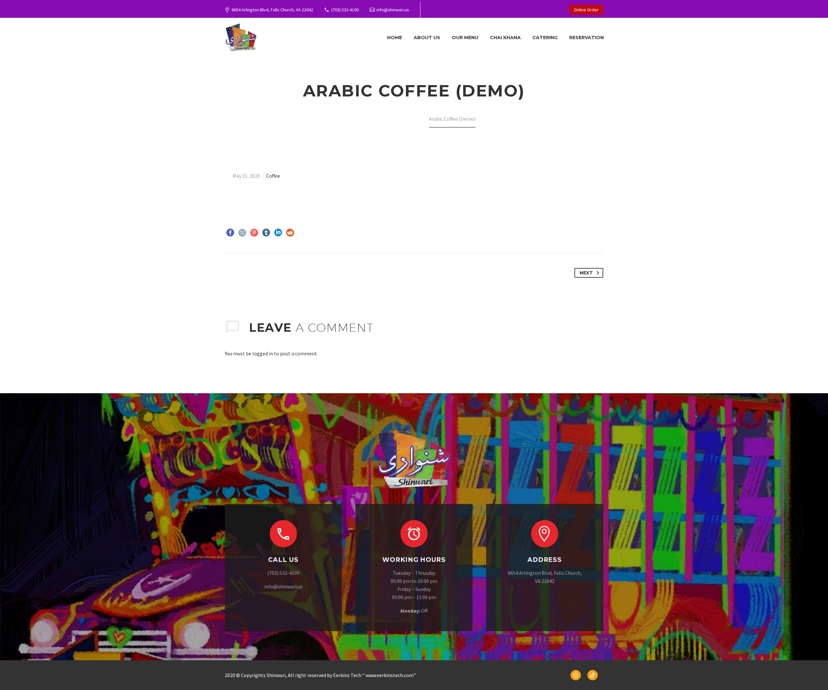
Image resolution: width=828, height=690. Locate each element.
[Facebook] (230, 233)
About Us (427, 37)
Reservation (586, 37)
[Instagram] (576, 675)
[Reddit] (290, 233)
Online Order (586, 10)
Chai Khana (505, 37)
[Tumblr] (266, 233)
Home (394, 37)
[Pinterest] (254, 233)
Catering (545, 37)
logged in (262, 353)
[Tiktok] (592, 675)
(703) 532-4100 (345, 10)
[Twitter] (242, 233)
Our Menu (465, 37)
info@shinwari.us (392, 10)
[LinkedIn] (278, 233)
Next (586, 273)
